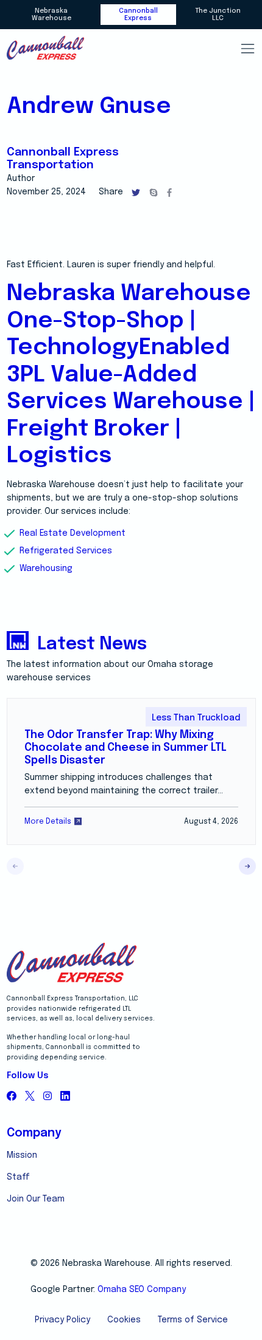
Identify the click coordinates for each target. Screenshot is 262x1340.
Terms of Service (193, 1320)
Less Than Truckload (196, 718)
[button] (247, 866)
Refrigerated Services (65, 551)
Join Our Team (36, 1199)
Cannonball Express (138, 14)
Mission (22, 1155)
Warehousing (46, 568)
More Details (47, 822)
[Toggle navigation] (247, 48)
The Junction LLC (218, 14)
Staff (18, 1177)
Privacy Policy (62, 1320)
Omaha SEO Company (141, 1289)
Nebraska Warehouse (51, 14)
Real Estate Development (72, 533)
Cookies (124, 1320)
